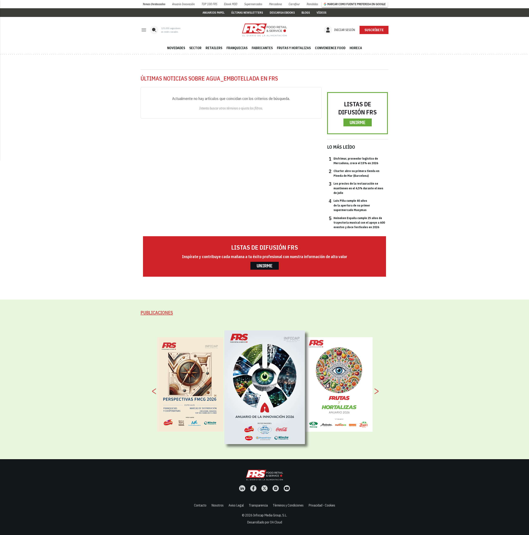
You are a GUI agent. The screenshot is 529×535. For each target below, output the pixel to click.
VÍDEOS (321, 12)
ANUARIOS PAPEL (214, 12)
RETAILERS (214, 48)
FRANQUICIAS (237, 48)
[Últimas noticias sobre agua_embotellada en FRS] (264, 30)
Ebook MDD (230, 4)
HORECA (356, 48)
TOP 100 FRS (209, 4)
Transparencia (258, 505)
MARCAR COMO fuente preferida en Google (356, 4)
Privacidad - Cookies (322, 505)
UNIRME (358, 122)
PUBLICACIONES (157, 313)
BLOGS (305, 12)
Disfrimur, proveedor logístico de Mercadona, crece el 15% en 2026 (353, 160)
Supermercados (253, 4)
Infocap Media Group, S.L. (270, 515)
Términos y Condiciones (288, 505)
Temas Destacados (154, 4)
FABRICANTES (262, 48)
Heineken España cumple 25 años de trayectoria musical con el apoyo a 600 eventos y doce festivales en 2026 (357, 222)
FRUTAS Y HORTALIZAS (294, 48)
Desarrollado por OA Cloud (264, 522)
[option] (264, 387)
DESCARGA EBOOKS (282, 12)
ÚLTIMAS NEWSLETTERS (247, 12)
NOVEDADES (176, 48)
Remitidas (312, 4)
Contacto (200, 505)
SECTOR (195, 48)
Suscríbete (374, 30)
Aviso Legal (236, 505)
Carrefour (294, 4)
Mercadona (275, 4)
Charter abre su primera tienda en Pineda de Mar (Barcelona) (354, 173)
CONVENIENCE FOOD (330, 48)
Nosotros (217, 505)
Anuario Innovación (183, 4)
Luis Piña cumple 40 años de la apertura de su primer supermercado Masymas (349, 205)
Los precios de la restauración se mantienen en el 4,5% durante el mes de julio (356, 188)
